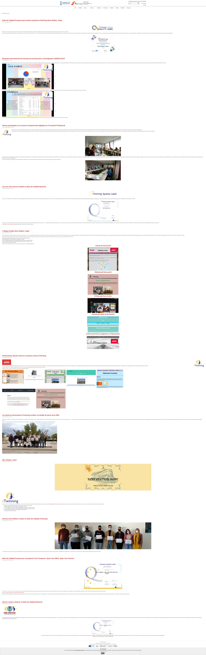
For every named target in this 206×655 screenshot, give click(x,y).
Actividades (123, 7)
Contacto (110, 644)
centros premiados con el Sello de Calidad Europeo (15, 592)
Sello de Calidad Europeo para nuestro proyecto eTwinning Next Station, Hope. (32, 20)
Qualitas (117, 7)
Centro (85, 7)
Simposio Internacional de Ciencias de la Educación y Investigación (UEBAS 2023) (33, 59)
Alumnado (112, 7)
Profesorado (105, 7)
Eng (145, 3)
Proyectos (92, 7)
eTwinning (20, 551)
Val (141, 3)
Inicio (75, 7)
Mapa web (107, 644)
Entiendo (102, 653)
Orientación (99, 7)
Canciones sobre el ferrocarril (103, 314)
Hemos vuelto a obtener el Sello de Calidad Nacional (22, 602)
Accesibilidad (114, 644)
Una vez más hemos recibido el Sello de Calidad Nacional (24, 187)
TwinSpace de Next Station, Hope (9, 224)
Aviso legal (91, 644)
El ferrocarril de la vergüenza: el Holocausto (103, 334)
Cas (143, 3)
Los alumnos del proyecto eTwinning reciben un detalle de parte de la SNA (30, 415)
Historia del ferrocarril (103, 272)
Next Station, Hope (9, 460)
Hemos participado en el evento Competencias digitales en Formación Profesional (33, 125)
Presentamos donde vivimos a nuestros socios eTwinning (24, 356)
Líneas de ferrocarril (103, 246)
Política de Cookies (103, 644)
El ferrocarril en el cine (103, 296)
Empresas (128, 7)
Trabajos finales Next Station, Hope (15, 231)
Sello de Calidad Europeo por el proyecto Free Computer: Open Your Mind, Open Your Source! (38, 558)
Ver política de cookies (103, 651)
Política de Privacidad (96, 644)
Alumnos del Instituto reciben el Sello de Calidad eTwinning (24, 519)
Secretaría (80, 7)
